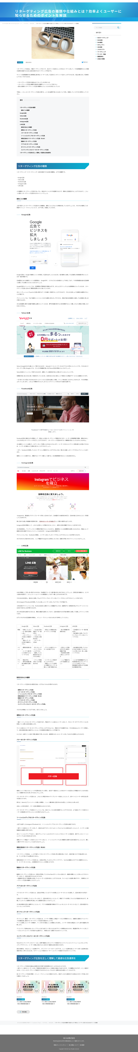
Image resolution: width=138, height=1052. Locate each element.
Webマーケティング (102, 37)
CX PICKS (26, 23)
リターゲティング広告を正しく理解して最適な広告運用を (35, 152)
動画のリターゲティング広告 (29, 141)
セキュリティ (101, 45)
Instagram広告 (24, 121)
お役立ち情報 (101, 59)
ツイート (85, 62)
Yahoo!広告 (23, 116)
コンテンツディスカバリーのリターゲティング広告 (34, 150)
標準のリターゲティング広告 (29, 130)
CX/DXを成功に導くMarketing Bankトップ (12, 23)
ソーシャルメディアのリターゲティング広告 (33, 135)
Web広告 (32, 23)
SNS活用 (99, 47)
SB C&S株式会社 (69, 1038)
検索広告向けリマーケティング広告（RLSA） (33, 138)
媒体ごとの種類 (25, 110)
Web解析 (99, 42)
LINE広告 (22, 124)
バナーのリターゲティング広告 (29, 133)
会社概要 (82, 1045)
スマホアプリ (101, 49)
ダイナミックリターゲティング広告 (30, 147)
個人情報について (73, 1045)
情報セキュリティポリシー (60, 1045)
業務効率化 (100, 56)
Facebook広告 (24, 119)
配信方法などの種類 (26, 127)
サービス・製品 (101, 54)
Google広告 (23, 113)
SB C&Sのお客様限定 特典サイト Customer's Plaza (29, 1022)
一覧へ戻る (24, 1012)
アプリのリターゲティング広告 (29, 144)
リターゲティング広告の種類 (27, 107)
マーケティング (101, 52)
